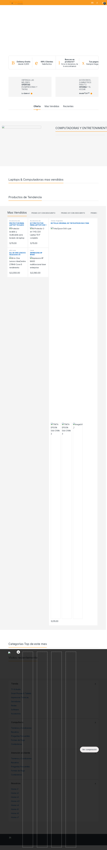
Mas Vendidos (52, 106)
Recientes (68, 106)
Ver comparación (89, 749)
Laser (32, 250)
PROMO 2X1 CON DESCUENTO (43, 213)
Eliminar (18, 652)
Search (92, 2)
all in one (12, 250)
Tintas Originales (57, 221)
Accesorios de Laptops (14, 221)
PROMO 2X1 (95, 213)
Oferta (37, 106)
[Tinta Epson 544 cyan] (67, 521)
